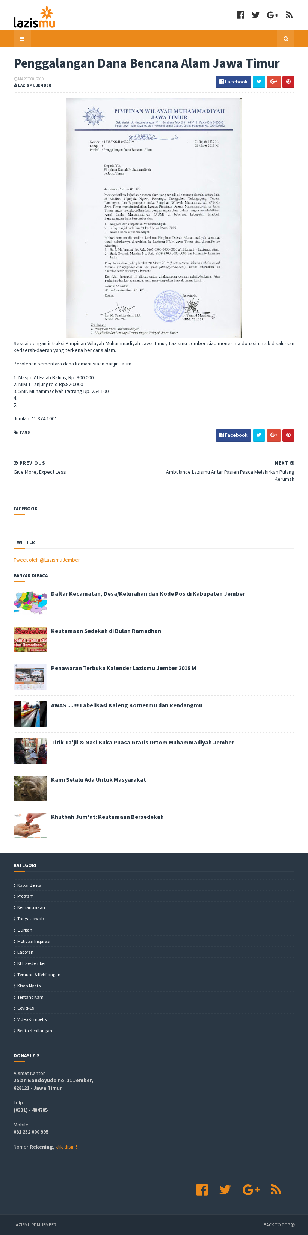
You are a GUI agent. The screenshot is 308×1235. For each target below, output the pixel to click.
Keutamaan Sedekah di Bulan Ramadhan (106, 630)
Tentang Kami (31, 997)
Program (25, 896)
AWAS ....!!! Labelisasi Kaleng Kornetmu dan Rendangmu (126, 705)
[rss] (289, 15)
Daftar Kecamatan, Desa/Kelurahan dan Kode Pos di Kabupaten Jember (148, 593)
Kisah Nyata (29, 986)
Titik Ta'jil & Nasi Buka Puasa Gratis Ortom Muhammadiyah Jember (142, 742)
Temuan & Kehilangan (38, 974)
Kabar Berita (29, 885)
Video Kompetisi (32, 1019)
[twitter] (255, 15)
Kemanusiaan (31, 907)
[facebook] (240, 15)
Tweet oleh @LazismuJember (47, 559)
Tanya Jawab (30, 918)
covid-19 (25, 1008)
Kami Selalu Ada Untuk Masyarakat (98, 779)
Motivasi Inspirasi (33, 941)
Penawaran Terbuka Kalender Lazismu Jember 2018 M (123, 668)
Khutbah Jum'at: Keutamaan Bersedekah (107, 816)
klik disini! (66, 1146)
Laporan (25, 952)
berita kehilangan (34, 1030)
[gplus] (272, 15)
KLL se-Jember (31, 963)
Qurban (24, 930)
